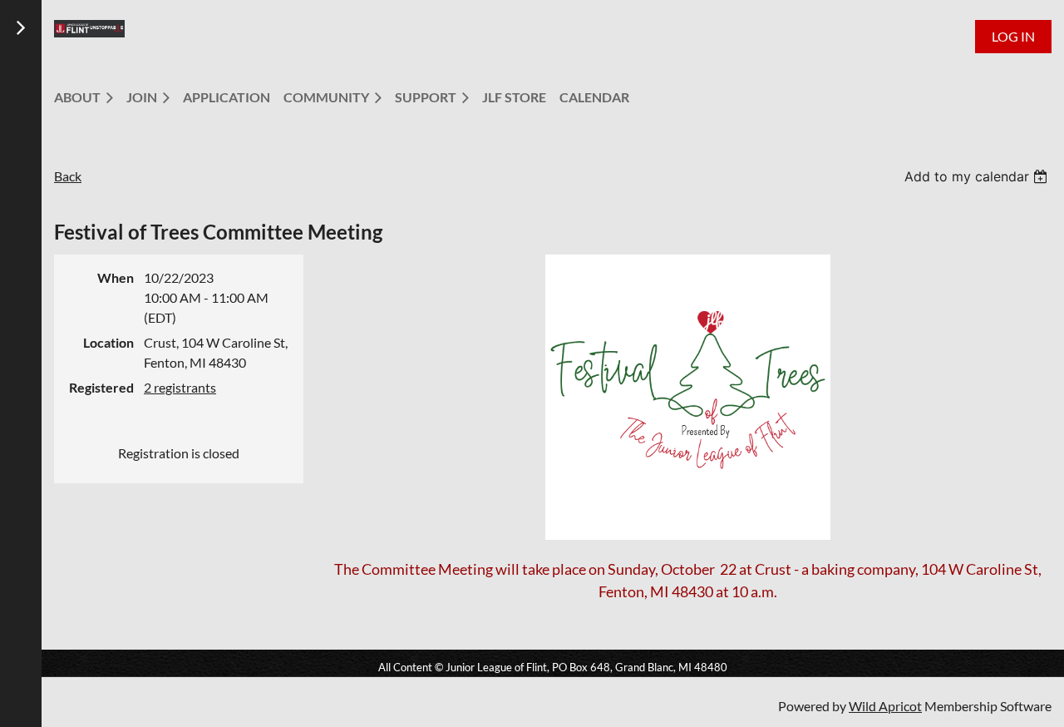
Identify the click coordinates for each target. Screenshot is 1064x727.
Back (67, 176)
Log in (1013, 36)
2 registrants (180, 387)
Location (108, 342)
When (115, 277)
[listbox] (978, 176)
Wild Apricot (885, 706)
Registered (101, 387)
